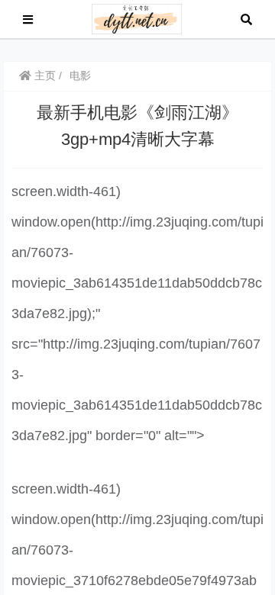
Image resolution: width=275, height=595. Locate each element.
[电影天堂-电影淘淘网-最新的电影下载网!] (137, 17)
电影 (80, 75)
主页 (43, 75)
